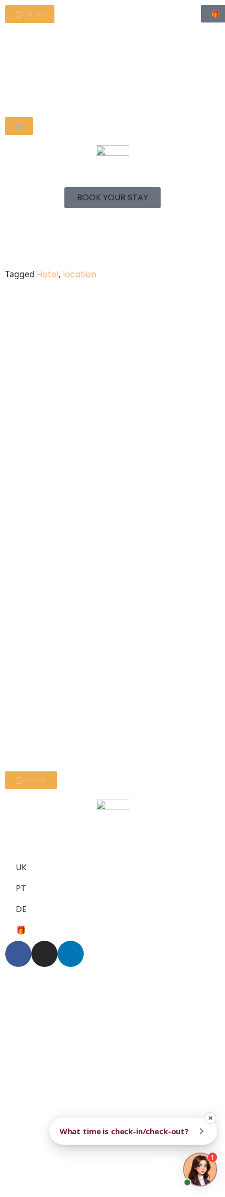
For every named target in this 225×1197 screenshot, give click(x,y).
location (79, 274)
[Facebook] (18, 954)
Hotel (48, 274)
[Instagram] (44, 954)
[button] (112, 197)
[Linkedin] (71, 954)
